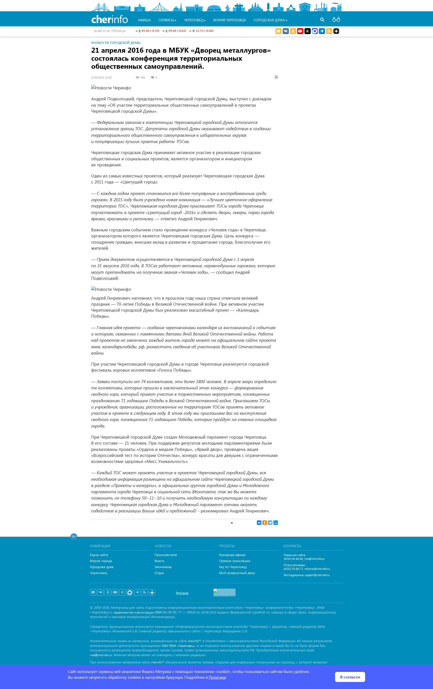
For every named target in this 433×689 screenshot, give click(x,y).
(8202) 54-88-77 (293, 568)
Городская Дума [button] (269, 20)
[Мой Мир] (275, 522)
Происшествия (166, 555)
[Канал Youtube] (300, 31)
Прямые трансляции (234, 561)
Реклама (182, 593)
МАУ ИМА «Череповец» (178, 646)
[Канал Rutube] (307, 31)
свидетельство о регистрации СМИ (138, 612)
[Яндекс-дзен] (152, 593)
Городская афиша (232, 555)
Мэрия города (101, 561)
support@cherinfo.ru (317, 575)
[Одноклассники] (264, 522)
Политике (217, 677)
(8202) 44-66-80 (293, 558)
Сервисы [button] (166, 20)
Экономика (163, 567)
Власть (159, 561)
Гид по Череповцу (233, 567)
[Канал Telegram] (137, 592)
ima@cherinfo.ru (314, 558)
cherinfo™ (194, 641)
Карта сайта (99, 555)
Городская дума (102, 567)
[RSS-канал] (144, 592)
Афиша (144, 20)
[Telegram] (270, 522)
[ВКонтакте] (259, 522)
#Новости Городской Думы (116, 42)
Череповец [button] (193, 20)
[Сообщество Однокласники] (293, 31)
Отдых (159, 573)
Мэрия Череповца (229, 20)
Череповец (98, 573)
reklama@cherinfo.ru (317, 568)
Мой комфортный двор (237, 573)
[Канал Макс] (315, 32)
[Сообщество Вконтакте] (100, 592)
